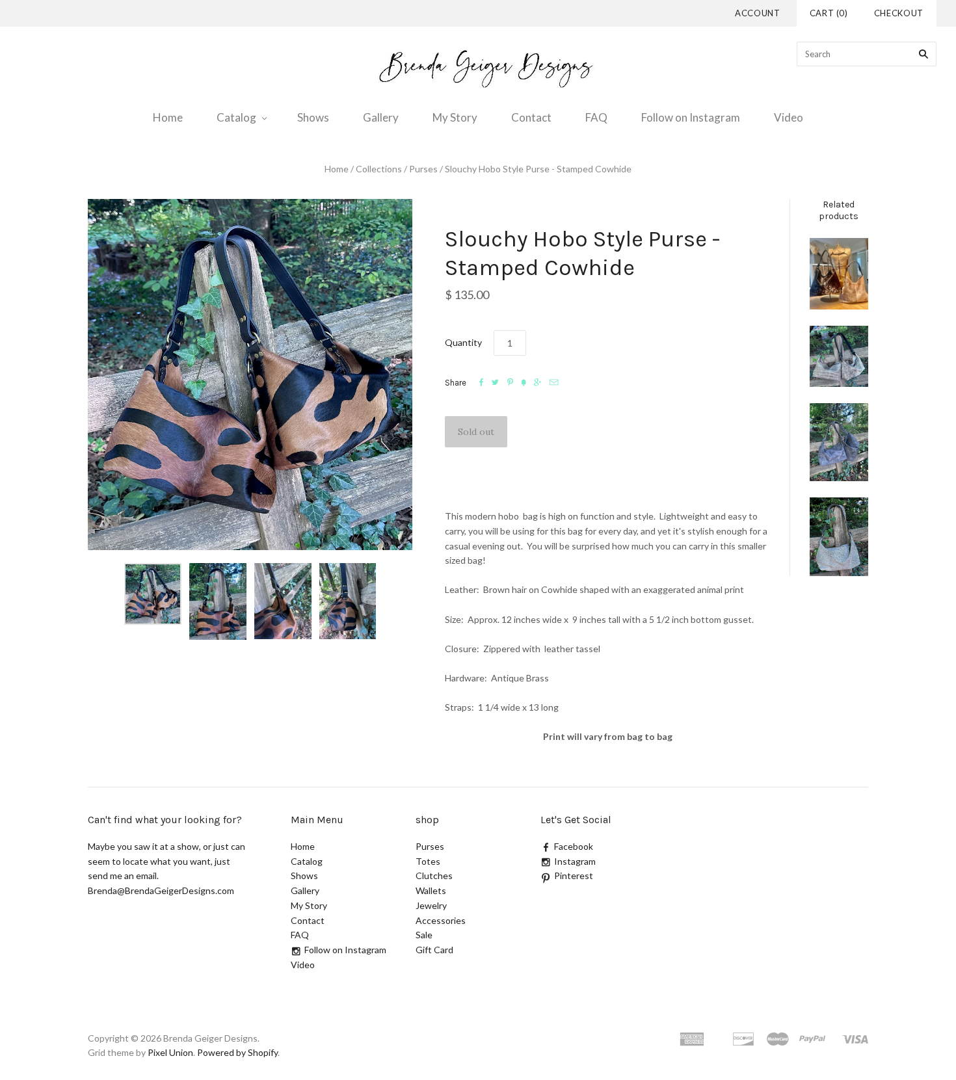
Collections (379, 168)
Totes (428, 861)
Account (757, 13)
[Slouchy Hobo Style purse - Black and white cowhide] (839, 356)
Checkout (898, 13)
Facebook (573, 846)
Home (168, 117)
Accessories (441, 920)
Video (788, 117)
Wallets (431, 890)
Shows (313, 117)
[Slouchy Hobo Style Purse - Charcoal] (839, 536)
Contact (531, 117)
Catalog (236, 117)
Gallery (381, 117)
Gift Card (434, 949)
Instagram (575, 861)
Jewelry (431, 905)
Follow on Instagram (690, 117)
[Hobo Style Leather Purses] (839, 274)
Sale (424, 934)
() (829, 13)
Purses (423, 168)
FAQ (596, 117)
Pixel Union (170, 1052)
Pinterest (573, 875)
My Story (454, 117)
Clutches (434, 875)
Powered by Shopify (237, 1052)
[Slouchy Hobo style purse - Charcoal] (839, 442)
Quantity (463, 342)
